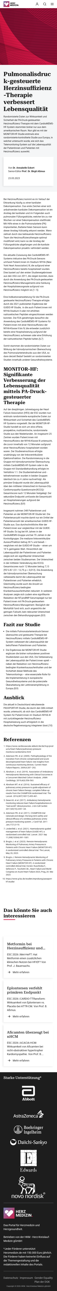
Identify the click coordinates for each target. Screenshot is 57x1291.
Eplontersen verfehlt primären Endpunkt (24, 990)
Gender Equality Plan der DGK (43, 1279)
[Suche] (45, 4)
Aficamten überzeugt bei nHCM (28, 1034)
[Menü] (52, 4)
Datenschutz (11, 1277)
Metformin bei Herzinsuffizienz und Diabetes (25, 946)
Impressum (26, 1277)
